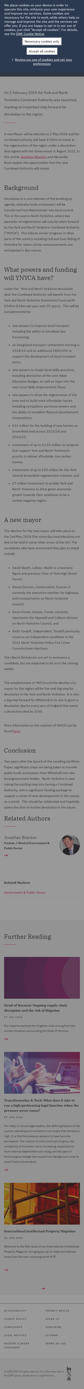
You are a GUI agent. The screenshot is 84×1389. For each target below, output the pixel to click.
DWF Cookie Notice (30, 34)
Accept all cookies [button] (42, 51)
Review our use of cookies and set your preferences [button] (43, 62)
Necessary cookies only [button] (42, 41)
